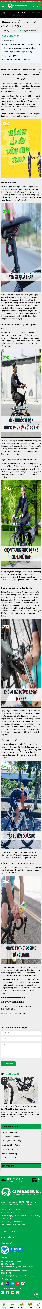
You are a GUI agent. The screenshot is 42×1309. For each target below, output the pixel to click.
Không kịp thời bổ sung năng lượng (18, 59)
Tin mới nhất (9, 1165)
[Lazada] (7, 1283)
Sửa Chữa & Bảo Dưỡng (11, 1145)
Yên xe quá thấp (10, 40)
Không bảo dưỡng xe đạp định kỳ (18, 52)
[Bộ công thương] (12, 1250)
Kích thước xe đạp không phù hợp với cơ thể (22, 44)
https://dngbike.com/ (17, 1013)
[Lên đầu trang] (37, 1289)
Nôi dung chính (11, 35)
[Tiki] (12, 1283)
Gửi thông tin (8, 1064)
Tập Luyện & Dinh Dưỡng (11, 1141)
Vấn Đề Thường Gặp (9, 1154)
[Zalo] (2, 1293)
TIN (10, 1073)
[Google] (18, 1293)
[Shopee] (2, 1283)
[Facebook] (7, 1293)
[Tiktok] (23, 1283)
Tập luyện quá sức (11, 55)
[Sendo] (18, 1283)
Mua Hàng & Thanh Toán (11, 1158)
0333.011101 (6, 1273)
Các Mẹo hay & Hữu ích (11, 1149)
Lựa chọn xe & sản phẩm (11, 1137)
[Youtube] (12, 1293)
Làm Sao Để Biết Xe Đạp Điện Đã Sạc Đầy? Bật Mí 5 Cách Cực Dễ (19, 1107)
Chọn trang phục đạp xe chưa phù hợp (20, 48)
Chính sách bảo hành (10, 1132)
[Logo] (18, 5)
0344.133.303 (7, 1263)
